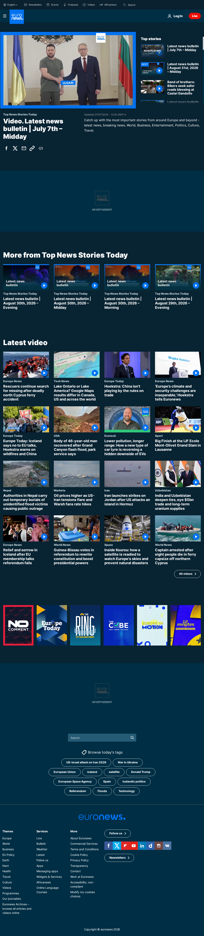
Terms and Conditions (84, 849)
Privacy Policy (79, 860)
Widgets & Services (49, 876)
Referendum (77, 791)
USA (57, 435)
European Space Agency (75, 781)
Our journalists (11, 898)
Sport (159, 435)
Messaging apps (47, 871)
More (73, 831)
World (6, 843)
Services (42, 831)
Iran (107, 490)
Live (195, 16)
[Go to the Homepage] (17, 17)
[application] (68, 70)
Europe (7, 838)
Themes (7, 831)
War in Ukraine (128, 762)
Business (8, 849)
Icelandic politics (134, 781)
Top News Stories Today (20, 293)
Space (108, 544)
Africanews (43, 882)
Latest (40, 854)
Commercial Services (84, 843)
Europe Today (114, 381)
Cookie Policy (79, 854)
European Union (65, 772)
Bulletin (41, 843)
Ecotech (110, 435)
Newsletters (117, 857)
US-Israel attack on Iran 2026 (86, 762)
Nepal (7, 490)
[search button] (124, 5)
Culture (7, 882)
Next (5, 865)
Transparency (79, 865)
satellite (114, 772)
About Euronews (80, 838)
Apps (39, 865)
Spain (107, 781)
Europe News (12, 381)
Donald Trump (140, 772)
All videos (185, 574)
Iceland (92, 772)
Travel (6, 876)
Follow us (42, 860)
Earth (5, 860)
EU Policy (8, 854)
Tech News (61, 381)
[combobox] (144, 5)
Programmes (10, 893)
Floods (102, 791)
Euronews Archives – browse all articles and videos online (16, 908)
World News (62, 544)
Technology (127, 791)
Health (6, 871)
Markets (59, 490)
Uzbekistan (163, 490)
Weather (41, 849)
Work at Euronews (82, 876)
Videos (6, 887)
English (11, 4)
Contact (75, 871)
